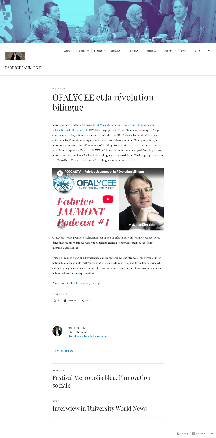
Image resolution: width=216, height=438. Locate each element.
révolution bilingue (64, 350)
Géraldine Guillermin (123, 125)
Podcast (98, 50)
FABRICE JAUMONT (23, 67)
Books (82, 50)
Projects (168, 50)
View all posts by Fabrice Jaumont (87, 336)
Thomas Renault (146, 125)
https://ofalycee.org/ (88, 283)
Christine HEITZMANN (86, 130)
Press (184, 50)
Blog (197, 50)
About (67, 50)
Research (151, 50)
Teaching (115, 50)
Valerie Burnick (61, 130)
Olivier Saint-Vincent (96, 125)
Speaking (133, 50)
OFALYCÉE (122, 130)
